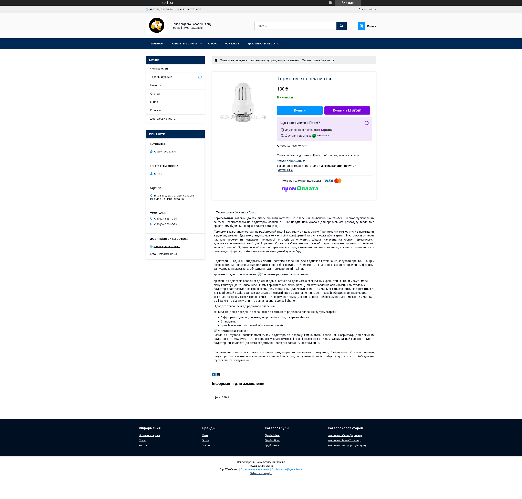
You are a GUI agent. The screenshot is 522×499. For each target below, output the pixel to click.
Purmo (206, 445)
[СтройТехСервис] (156, 33)
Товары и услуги (183, 43)
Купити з (340, 110)
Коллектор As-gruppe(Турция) (347, 445)
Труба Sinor (272, 440)
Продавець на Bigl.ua (261, 465)
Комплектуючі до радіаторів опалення (273, 60)
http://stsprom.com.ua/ (167, 246)
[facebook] (214, 375)
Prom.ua (280, 462)
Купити (300, 110)
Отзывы (155, 110)
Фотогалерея (159, 68)
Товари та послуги (232, 60)
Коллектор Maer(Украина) (344, 440)
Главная (156, 43)
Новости (155, 85)
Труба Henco (273, 445)
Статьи (155, 93)
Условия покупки (149, 435)
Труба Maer (272, 435)
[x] (218, 375)
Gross (205, 440)
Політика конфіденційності (287, 469)
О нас (212, 43)
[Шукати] (341, 26)
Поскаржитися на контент (255, 469)
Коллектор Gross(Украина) (345, 435)
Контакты (232, 43)
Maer (205, 435)
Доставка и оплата (263, 43)
